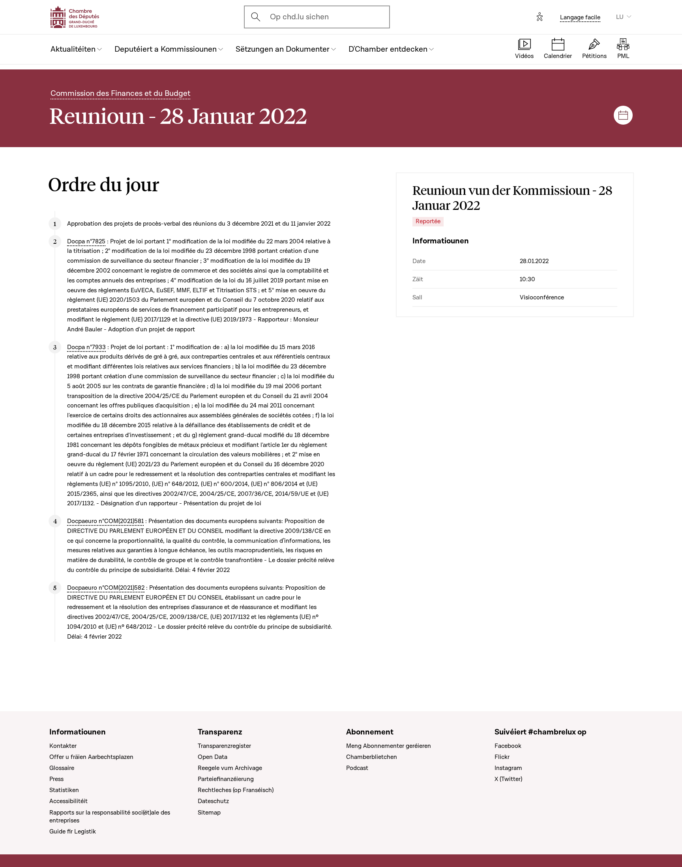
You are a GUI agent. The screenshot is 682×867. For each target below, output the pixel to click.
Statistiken (64, 790)
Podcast (357, 768)
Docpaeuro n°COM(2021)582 (105, 588)
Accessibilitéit (68, 801)
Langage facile (580, 17)
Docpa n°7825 (86, 241)
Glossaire (61, 768)
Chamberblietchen (371, 757)
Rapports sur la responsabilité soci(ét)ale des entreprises (109, 816)
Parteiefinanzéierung (226, 779)
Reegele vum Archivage (230, 768)
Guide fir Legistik (72, 831)
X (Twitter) (508, 779)
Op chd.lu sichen (299, 17)
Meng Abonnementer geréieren (388, 746)
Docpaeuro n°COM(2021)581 (105, 521)
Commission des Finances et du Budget (120, 93)
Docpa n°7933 (86, 347)
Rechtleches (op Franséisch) (236, 790)
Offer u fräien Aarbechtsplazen (91, 757)
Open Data (212, 757)
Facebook (508, 746)
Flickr (502, 757)
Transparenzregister (224, 746)
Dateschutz (213, 801)
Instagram (508, 768)
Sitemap (209, 813)
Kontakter (63, 746)
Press (56, 779)
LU (620, 17)
